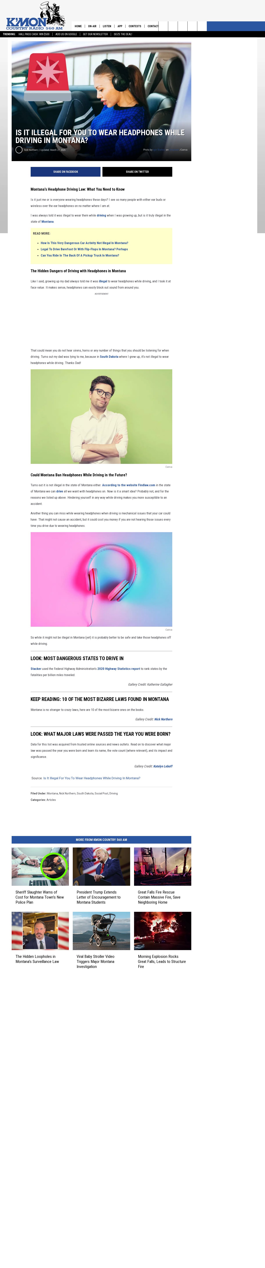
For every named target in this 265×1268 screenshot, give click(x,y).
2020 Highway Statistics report (118, 669)
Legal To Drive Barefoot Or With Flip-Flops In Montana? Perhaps (84, 249)
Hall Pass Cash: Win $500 (34, 34)
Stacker (36, 669)
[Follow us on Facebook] (182, 26)
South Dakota (109, 357)
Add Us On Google (66, 34)
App (120, 26)
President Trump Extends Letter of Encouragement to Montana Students (99, 897)
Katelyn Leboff (162, 766)
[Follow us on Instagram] (192, 26)
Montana (48, 221)
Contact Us (155, 26)
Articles (51, 799)
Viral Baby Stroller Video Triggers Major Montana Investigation (95, 961)
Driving (113, 793)
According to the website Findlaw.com (128, 485)
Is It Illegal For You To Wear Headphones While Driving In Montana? (91, 778)
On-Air (92, 26)
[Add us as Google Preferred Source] (173, 26)
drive (59, 491)
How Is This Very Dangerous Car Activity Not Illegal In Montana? (84, 243)
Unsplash (174, 149)
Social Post (101, 793)
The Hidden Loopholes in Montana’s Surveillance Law (37, 959)
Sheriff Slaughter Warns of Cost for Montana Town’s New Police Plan (40, 897)
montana (52, 793)
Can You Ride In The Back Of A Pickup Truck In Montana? (80, 255)
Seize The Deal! (123, 34)
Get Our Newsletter (95, 34)
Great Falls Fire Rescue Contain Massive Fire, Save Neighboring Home (159, 897)
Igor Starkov (159, 149)
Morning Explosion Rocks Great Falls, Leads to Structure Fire (162, 961)
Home (78, 26)
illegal (103, 281)
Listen (107, 26)
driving (101, 215)
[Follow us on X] (202, 26)
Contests (135, 26)
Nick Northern (31, 149)
